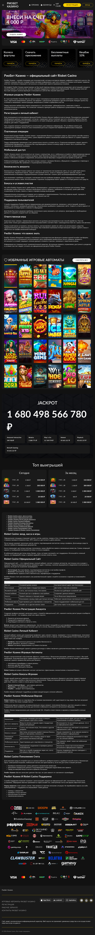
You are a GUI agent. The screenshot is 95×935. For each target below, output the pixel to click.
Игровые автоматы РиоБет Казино (18, 902)
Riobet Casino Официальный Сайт (20, 517)
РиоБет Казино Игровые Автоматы (20, 523)
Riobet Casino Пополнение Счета (20, 528)
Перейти (10, 63)
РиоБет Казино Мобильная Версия (20, 526)
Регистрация (72, 5)
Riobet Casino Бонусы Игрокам (19, 525)
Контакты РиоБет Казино (14, 910)
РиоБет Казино (12, 5)
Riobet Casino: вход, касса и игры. (20, 516)
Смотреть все (82, 260)
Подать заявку (16, 34)
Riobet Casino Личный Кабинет (19, 521)
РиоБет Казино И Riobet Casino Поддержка (23, 530)
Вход (87, 5)
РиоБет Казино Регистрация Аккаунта (22, 519)
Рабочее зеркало (10, 907)
